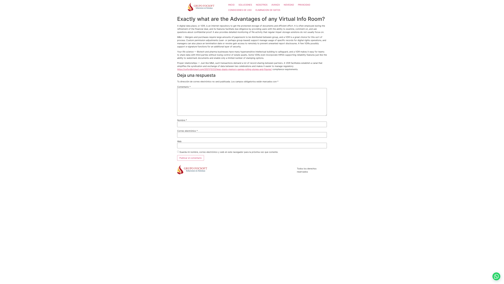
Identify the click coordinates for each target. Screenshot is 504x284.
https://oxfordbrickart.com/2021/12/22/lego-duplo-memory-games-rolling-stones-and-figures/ (224, 69)
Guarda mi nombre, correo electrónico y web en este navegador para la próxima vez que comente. (229, 152)
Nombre (182, 120)
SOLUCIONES (245, 4)
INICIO (231, 4)
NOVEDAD (289, 4)
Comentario (184, 87)
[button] (496, 276)
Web (179, 141)
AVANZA (275, 4)
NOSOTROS (261, 4)
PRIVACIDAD (304, 4)
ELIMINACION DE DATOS (268, 10)
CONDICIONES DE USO (240, 10)
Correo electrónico (187, 131)
